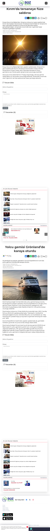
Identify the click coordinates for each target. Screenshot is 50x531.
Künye (4, 505)
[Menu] (46, 3)
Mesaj (4, 92)
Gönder (5, 108)
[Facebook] (26, 499)
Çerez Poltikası (5, 507)
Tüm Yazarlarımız (43, 225)
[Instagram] (33, 499)
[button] (4, 234)
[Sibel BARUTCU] (6, 231)
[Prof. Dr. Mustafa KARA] (36, 231)
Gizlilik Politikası (6, 509)
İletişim (4, 506)
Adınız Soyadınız (8, 87)
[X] (30, 499)
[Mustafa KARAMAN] (27, 483)
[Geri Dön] (4, 3)
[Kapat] (27, 527)
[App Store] (25, 518)
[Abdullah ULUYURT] (6, 483)
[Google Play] (25, 514)
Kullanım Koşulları (6, 510)
